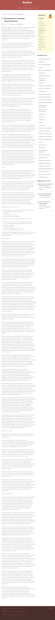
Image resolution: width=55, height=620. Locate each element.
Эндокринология (42, 144)
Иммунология (42, 73)
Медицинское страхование (45, 163)
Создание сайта (5, 616)
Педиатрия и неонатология (45, 94)
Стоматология (42, 119)
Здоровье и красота (43, 157)
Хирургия (41, 142)
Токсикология (42, 125)
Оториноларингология (44, 171)
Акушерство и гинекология (45, 59)
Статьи (8, 14)
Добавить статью (28, 8)
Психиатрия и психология (44, 97)
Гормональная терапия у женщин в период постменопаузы (44, 203)
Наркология (41, 83)
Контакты (36, 8)
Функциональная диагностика (45, 139)
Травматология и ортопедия (45, 128)
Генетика (41, 67)
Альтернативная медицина (45, 64)
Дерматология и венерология (45, 70)
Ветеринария (42, 147)
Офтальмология (42, 91)
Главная (20, 8)
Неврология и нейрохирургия (18, 14)
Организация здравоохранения (46, 168)
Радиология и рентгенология (45, 102)
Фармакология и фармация (45, 133)
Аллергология (42, 61)
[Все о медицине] (27, 2)
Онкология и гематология (44, 88)
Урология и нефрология (44, 130)
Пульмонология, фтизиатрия (45, 99)
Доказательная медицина (44, 154)
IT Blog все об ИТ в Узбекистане (8, 617)
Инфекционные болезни (44, 75)
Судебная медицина (43, 177)
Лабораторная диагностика (45, 160)
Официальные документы (44, 174)
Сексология (41, 117)
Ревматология (42, 114)
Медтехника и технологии (44, 166)
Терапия (40, 122)
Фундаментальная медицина (45, 136)
